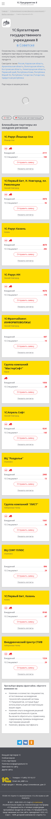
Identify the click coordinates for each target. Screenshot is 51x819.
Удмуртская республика (13, 78)
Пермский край (9, 72)
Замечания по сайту (10, 767)
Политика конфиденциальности (15, 764)
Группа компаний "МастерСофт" (16, 366)
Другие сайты (7, 769)
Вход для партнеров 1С (11, 755)
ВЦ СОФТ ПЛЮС (14, 550)
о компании (37, 802)
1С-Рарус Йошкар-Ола (18, 136)
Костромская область (12, 69)
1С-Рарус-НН (12, 274)
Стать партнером (9, 761)
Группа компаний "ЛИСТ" (21, 504)
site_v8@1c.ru (22, 781)
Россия (21, 63)
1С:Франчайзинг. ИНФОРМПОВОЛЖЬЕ (17, 320)
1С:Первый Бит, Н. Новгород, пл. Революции (25, 182)
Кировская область (34, 63)
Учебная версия (8, 758)
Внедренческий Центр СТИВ (23, 642)
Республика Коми (25, 72)
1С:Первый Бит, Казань (19, 596)
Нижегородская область (34, 69)
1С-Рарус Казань (15, 228)
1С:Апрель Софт (14, 412)
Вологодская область (34, 66)
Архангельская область (12, 66)
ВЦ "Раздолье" (13, 458)
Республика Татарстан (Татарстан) (28, 75)
